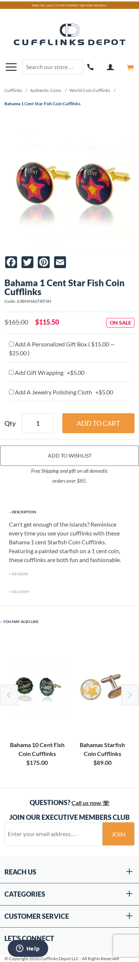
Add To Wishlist (70, 455)
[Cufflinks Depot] (69, 35)
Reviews (20, 574)
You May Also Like (21, 621)
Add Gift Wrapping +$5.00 (49, 372)
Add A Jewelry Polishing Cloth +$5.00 (63, 392)
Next (130, 695)
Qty (10, 423)
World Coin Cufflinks (89, 90)
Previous (9, 695)
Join (118, 834)
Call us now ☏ (91, 802)
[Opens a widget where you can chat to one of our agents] (27, 949)
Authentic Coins (45, 90)
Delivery (21, 591)
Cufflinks (13, 90)
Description (24, 512)
